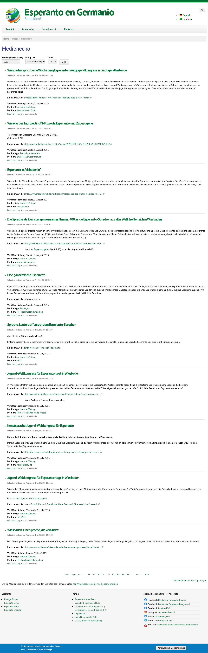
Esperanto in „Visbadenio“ (24, 169)
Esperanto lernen (12, 603)
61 (104, 574)
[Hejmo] (13, 16)
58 (89, 574)
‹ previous (76, 574)
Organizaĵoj (28, 29)
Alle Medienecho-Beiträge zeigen (189, 580)
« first (67, 574)
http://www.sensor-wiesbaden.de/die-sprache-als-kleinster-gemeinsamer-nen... (64, 243)
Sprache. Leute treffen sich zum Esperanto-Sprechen (41, 324)
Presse (15, 38)
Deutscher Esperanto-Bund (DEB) (89, 610)
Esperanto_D (163, 616)
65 (123, 574)
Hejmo (6, 38)
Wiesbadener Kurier (36, 97)
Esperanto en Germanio (69, 12)
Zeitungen (25, 308)
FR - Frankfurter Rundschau (30, 311)
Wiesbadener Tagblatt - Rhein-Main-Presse (69, 97)
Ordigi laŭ (30, 57)
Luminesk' (164, 608)
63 (113, 574)
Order (50, 57)
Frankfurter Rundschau (35, 498)
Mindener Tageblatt (50, 347)
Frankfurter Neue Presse (60, 504)
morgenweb (23, 206)
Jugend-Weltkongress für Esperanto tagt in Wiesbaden (43, 373)
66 (128, 574)
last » (146, 574)
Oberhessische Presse (85, 504)
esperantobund (166, 612)
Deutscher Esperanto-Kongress (174, 604)
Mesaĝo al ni (49, 29)
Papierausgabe (42, 249)
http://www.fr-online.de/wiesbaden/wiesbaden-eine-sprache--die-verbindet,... (64, 547)
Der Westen (32, 347)
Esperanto (187, 19)
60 (99, 574)
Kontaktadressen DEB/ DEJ (86, 617)
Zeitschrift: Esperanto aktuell (87, 603)
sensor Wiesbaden (26, 262)
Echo (34, 504)
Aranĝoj (10, 29)
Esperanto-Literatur (12, 610)
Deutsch (186, 15)
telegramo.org (166, 620)
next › (138, 574)
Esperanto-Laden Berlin (85, 599)
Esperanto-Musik (11, 606)
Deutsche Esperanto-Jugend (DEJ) (90, 606)
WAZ (19, 360)
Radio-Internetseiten (30, 153)
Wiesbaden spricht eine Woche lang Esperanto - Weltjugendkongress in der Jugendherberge (67, 70)
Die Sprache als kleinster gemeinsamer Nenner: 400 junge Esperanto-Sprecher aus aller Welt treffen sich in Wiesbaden (84, 219)
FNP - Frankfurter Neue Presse (31, 412)
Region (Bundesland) (12, 57)
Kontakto (69, 29)
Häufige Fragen (11, 599)
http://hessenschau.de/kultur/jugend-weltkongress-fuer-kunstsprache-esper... (63, 452)
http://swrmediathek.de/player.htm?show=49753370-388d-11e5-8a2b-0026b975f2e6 (68, 144)
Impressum (80, 613)
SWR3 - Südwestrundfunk (29, 156)
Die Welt (17, 498)
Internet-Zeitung (28, 106)
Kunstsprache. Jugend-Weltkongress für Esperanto (40, 425)
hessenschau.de (24, 464)
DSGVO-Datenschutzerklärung (88, 620)
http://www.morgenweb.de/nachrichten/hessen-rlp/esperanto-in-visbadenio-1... (64, 193)
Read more (11, 114)
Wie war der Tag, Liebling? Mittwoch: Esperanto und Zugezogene (50, 123)
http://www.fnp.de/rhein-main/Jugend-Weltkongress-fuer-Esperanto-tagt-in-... (63, 394)
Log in (20, 114)
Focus (42, 504)
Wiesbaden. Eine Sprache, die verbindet (32, 530)
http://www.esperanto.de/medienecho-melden (95, 583)
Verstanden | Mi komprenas (171, 647)
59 (94, 574)
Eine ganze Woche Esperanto (26, 275)
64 (118, 574)
